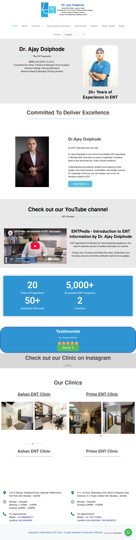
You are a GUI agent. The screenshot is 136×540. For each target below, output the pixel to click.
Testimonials (80, 25)
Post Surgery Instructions (58, 25)
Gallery (94, 25)
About (24, 25)
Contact (57, 34)
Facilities (36, 25)
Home (15, 25)
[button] (4, 421)
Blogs (121, 25)
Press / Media (108, 25)
